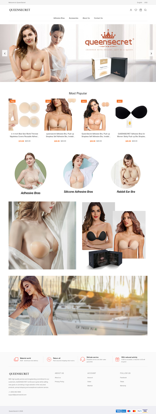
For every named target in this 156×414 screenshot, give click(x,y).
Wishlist (90, 385)
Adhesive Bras (59, 18)
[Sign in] (131, 10)
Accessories (73, 18)
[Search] (145, 10)
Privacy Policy (59, 381)
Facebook (123, 377)
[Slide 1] (77, 82)
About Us (86, 18)
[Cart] (140, 10)
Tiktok (122, 381)
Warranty (123, 385)
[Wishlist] (136, 10)
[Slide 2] (79, 82)
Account (90, 377)
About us (58, 377)
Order (89, 381)
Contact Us (98, 18)
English (139, 2)
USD (145, 2)
